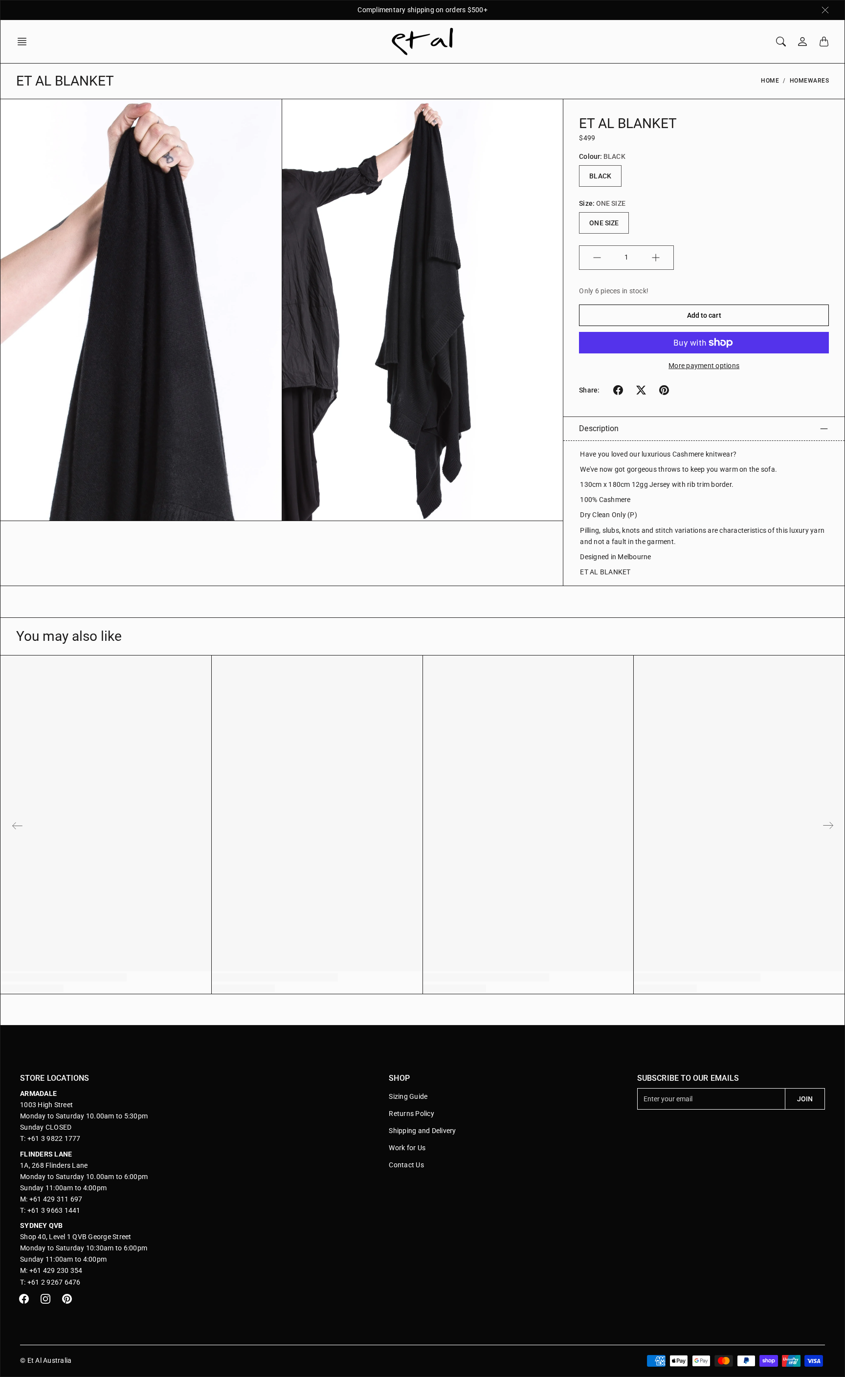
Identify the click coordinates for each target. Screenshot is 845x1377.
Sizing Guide (408, 1096)
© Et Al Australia (45, 1360)
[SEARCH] (781, 41)
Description (599, 428)
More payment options (703, 366)
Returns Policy (411, 1113)
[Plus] (655, 257)
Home (770, 80)
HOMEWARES (809, 80)
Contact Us (406, 1165)
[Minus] (597, 257)
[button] (25, 41)
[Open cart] (824, 41)
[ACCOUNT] (802, 41)
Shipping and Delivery (422, 1131)
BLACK (600, 176)
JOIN (805, 1099)
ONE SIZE (604, 223)
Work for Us (407, 1148)
